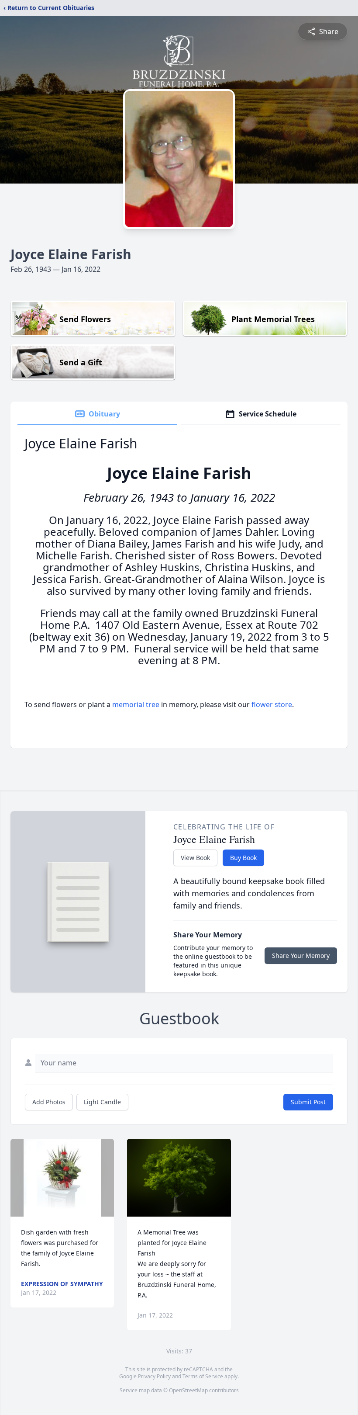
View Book (195, 857)
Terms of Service (202, 1376)
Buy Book (243, 857)
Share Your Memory (301, 955)
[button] (62, 1178)
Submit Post (308, 1102)
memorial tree (135, 704)
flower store (271, 704)
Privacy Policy (154, 1376)
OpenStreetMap (188, 1390)
